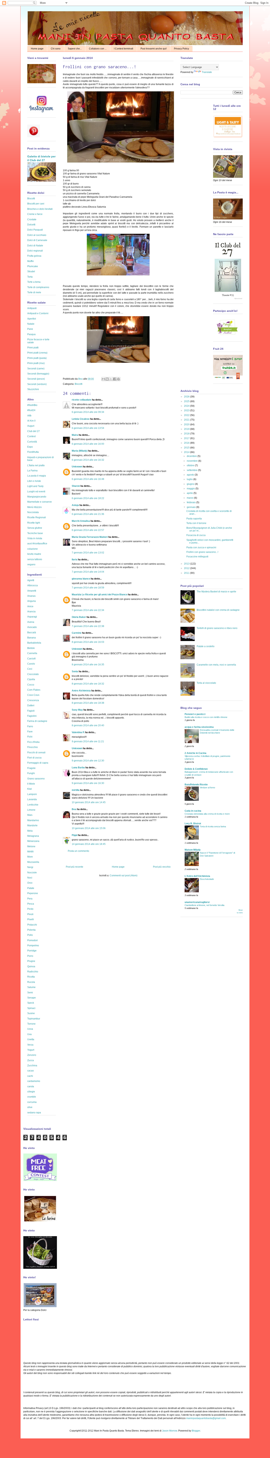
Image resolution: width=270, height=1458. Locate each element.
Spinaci (31, 1008)
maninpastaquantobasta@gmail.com (206, 1418)
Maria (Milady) (80, 450)
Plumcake (32, 266)
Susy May (77, 709)
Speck (30, 1002)
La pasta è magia (36, 475)
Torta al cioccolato (206, 683)
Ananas (31, 596)
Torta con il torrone (196, 523)
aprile (190, 493)
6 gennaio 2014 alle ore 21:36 (88, 514)
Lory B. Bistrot (193, 823)
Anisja (75, 505)
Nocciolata (33, 512)
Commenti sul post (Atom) (123, 875)
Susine (31, 1013)
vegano (31, 564)
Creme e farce (34, 214)
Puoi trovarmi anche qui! (154, 48)
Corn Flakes (33, 689)
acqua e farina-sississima (199, 727)
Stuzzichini (33, 389)
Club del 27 (33, 431)
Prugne (31, 961)
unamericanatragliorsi (197, 902)
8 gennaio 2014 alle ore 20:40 (88, 725)
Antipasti (32, 308)
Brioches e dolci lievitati (40, 209)
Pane (30, 329)
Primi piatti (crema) (37, 352)
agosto (191, 474)
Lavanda (32, 799)
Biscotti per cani (35, 203)
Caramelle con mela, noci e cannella (216, 664)
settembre (192, 470)
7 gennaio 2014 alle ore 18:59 (88, 587)
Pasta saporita (194, 518)
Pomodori (32, 940)
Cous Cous (33, 695)
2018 (187, 433)
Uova (30, 1029)
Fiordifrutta (33, 452)
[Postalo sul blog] (107, 379)
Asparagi (32, 616)
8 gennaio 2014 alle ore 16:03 (88, 642)
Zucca (30, 1060)
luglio (190, 479)
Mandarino (33, 820)
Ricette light (33, 522)
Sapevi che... (75, 48)
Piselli (30, 919)
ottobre (191, 465)
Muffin (30, 261)
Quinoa (31, 966)
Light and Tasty (35, 486)
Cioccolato (33, 674)
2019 (187, 429)
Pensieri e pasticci (195, 714)
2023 (187, 410)
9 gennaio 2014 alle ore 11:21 (88, 741)
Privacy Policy (181, 48)
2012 (187, 568)
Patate (30, 888)
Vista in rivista (34, 538)
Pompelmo (33, 945)
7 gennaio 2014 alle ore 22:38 (88, 626)
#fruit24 (31, 410)
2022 (187, 415)
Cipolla (31, 679)
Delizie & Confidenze (196, 769)
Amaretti (31, 590)
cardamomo (33, 1081)
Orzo (29, 882)
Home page (37, 48)
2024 (187, 406)
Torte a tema (34, 282)
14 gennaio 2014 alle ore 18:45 (89, 844)
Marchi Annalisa (81, 521)
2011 (187, 573)
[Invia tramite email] (103, 379)
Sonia (75, 671)
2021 (187, 419)
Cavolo (31, 663)
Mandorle (32, 825)
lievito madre (34, 554)
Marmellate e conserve (39, 501)
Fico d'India (33, 742)
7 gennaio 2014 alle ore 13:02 (88, 552)
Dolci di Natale (35, 245)
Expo (30, 446)
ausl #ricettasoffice (37, 543)
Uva (29, 1034)
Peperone (32, 893)
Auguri (30, 426)
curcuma (32, 1102)
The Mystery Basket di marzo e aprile (216, 591)
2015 (187, 447)
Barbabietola (34, 642)
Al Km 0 (31, 420)
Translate (207, 72)
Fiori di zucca (34, 757)
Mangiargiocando (36, 496)
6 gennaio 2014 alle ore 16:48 (88, 479)
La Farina (32, 470)
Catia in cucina (193, 810)
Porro (30, 956)
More (30, 856)
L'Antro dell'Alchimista (197, 876)
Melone (31, 846)
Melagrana (33, 836)
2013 (187, 563)
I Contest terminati (123, 48)
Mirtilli (30, 851)
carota (30, 1086)
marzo (190, 497)
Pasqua (31, 334)
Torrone (31, 1023)
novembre (192, 461)
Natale (30, 323)
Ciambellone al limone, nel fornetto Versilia (204, 905)
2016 (187, 443)
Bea (80, 378)
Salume (31, 987)
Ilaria (74, 559)
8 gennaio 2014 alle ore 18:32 (88, 683)
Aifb (29, 415)
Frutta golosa (34, 255)
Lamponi (32, 794)
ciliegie (31, 1091)
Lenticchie (32, 804)
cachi (30, 1076)
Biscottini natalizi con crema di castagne (218, 610)
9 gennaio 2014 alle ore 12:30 (88, 760)
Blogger (196, 1430)
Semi (30, 992)
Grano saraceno (36, 778)
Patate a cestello (205, 646)
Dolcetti (31, 224)
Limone (31, 809)
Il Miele (31, 783)
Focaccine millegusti (197, 556)
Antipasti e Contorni (37, 313)
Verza (30, 1044)
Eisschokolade (207, 879)
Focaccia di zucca (196, 535)
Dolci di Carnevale (37, 240)
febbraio (191, 502)
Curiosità (32, 441)
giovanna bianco (81, 578)
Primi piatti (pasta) (37, 358)
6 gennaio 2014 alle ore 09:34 (88, 412)
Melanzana (33, 841)
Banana (31, 637)
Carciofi (31, 658)
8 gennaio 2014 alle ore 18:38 (88, 703)
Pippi (74, 835)
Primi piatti (33, 347)
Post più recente (74, 866)
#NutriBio (32, 405)
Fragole (31, 768)
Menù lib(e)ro (34, 507)
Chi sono (55, 48)
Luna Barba (78, 767)
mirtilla (75, 790)
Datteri (30, 705)
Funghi (31, 773)
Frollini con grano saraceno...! (202, 552)
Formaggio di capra (37, 762)
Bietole (31, 648)
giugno (191, 484)
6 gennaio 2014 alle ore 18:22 (88, 498)
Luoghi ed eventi (36, 491)
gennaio (191, 507)
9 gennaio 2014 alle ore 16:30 (88, 783)
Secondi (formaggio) (38, 373)
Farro (30, 726)
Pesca (30, 903)
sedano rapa (34, 1112)
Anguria (31, 601)
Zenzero (31, 1055)
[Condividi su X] (111, 379)
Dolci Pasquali (35, 229)
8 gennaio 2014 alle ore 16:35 (88, 664)
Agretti (30, 580)
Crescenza (33, 700)
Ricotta (31, 976)
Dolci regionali (35, 250)
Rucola (31, 982)
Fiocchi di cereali (36, 752)
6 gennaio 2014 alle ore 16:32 (88, 460)
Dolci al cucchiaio (36, 235)
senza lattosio (34, 559)
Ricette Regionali (36, 517)
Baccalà (31, 632)
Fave (30, 731)
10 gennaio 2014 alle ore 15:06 (89, 828)
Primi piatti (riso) (36, 363)
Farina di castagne (37, 721)
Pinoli (30, 914)
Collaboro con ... (98, 48)
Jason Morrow (169, 1430)
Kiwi (29, 789)
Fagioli (31, 710)
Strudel (31, 271)
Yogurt (30, 1050)
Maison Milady (193, 849)
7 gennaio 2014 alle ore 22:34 (88, 610)
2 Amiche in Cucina (195, 753)
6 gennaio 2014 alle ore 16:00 (88, 444)
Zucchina (32, 1065)
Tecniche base (35, 533)
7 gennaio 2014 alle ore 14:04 (88, 571)
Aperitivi (31, 318)
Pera (29, 898)
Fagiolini (32, 716)
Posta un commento (78, 851)
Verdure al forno (207, 787)
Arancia (31, 611)
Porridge (32, 950)
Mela (30, 830)
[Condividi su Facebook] (115, 379)
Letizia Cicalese (81, 419)
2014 (187, 452)
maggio (191, 488)
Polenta (31, 930)
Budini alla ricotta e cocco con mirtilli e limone (206, 717)
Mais (29, 815)
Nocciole (32, 872)
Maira (75, 435)
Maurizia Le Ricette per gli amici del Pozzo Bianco (99, 594)
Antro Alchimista (81, 690)
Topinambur (33, 1018)
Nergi (30, 867)
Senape (31, 997)
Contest (31, 436)
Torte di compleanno (38, 287)
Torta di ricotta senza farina (213, 826)
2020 (187, 424)
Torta (30, 276)
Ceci (29, 669)
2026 (187, 396)
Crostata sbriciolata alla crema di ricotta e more (207, 814)
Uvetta (30, 1039)
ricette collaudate (81, 399)
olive (29, 1107)
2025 (187, 401)
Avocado (32, 627)
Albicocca (32, 585)
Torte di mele (34, 292)
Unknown (77, 466)
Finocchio (32, 747)
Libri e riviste (34, 481)
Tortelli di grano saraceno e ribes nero (217, 628)
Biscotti (78, 384)
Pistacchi (32, 924)
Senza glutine (34, 528)
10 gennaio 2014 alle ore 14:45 (89, 802)
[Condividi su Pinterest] (118, 379)
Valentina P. (78, 732)
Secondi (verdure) (37, 384)
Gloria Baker (79, 617)
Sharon (76, 486)
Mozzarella (33, 862)
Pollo (30, 935)
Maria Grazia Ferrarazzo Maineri (90, 537)
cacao (30, 1070)
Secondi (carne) (35, 368)
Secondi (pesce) (36, 378)
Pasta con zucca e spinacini (201, 547)
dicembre (192, 456)
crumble (31, 1096)
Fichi (29, 736)
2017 (187, 438)
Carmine (76, 633)
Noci (29, 877)
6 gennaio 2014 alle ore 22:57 (88, 530)
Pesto (30, 909)
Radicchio (32, 971)
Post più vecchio (162, 866)
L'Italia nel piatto (36, 465)
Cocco (30, 684)
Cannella (32, 653)
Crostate (31, 219)
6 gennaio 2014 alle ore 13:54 (88, 428)
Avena (30, 622)
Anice (30, 606)
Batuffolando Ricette (196, 784)
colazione (32, 548)
